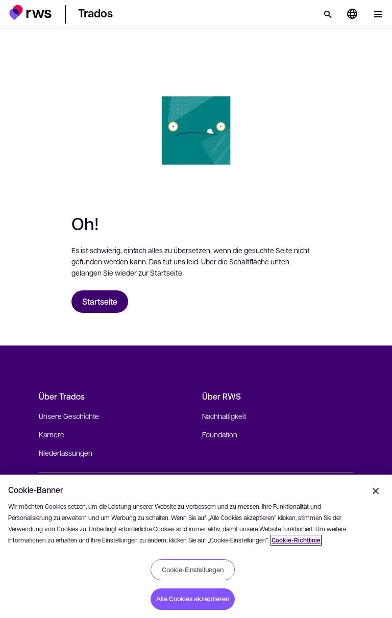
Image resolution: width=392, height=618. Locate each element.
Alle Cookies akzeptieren (192, 598)
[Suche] (328, 14)
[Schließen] (375, 491)
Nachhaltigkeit (224, 416)
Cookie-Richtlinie (296, 540)
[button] (30, 12)
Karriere (51, 434)
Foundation (219, 434)
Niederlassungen (65, 452)
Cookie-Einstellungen (193, 569)
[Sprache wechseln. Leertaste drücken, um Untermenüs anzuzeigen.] (352, 14)
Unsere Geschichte (69, 416)
